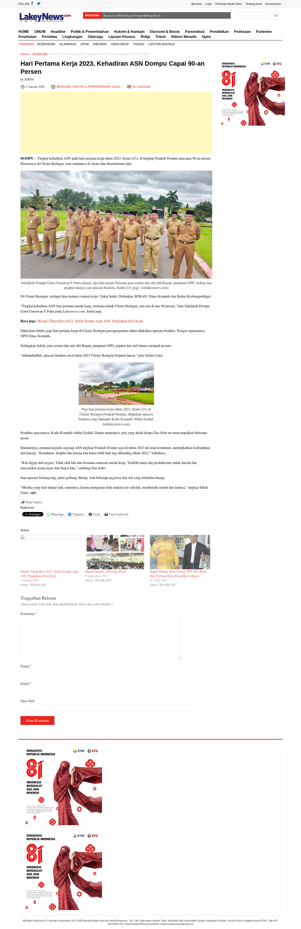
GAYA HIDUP (120, 44)
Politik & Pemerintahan (90, 32)
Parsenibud (194, 32)
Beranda (196, 4)
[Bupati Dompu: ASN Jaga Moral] (115, 552)
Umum (116, 86)
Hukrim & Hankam (129, 32)
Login (208, 4)
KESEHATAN (46, 44)
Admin (29, 79)
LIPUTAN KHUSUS (161, 44)
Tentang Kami (253, 4)
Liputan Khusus (121, 37)
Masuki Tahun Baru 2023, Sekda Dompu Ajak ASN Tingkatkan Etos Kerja (90, 320)
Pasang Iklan (273, 4)
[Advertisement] (116, 123)
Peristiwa (49, 37)
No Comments (141, 86)
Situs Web (27, 700)
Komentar (28, 613)
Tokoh (160, 37)
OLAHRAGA (67, 44)
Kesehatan (28, 37)
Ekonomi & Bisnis (165, 32)
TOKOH (138, 44)
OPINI (84, 44)
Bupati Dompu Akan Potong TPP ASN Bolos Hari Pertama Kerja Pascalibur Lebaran (178, 573)
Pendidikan (219, 32)
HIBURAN (100, 44)
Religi (145, 37)
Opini (206, 37)
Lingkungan (72, 37)
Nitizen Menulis (184, 37)
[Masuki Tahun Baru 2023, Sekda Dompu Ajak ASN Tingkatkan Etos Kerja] (50, 552)
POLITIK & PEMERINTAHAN (91, 86)
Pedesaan (242, 32)
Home (24, 54)
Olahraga (95, 37)
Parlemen (264, 32)
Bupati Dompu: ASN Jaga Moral (105, 571)
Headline (58, 32)
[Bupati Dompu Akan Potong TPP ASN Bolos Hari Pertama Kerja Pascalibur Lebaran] (180, 552)
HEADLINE (40, 54)
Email (25, 683)
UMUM (39, 32)
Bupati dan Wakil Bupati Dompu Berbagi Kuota (132, 15)
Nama (26, 666)
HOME (24, 32)
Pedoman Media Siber (228, 4)
